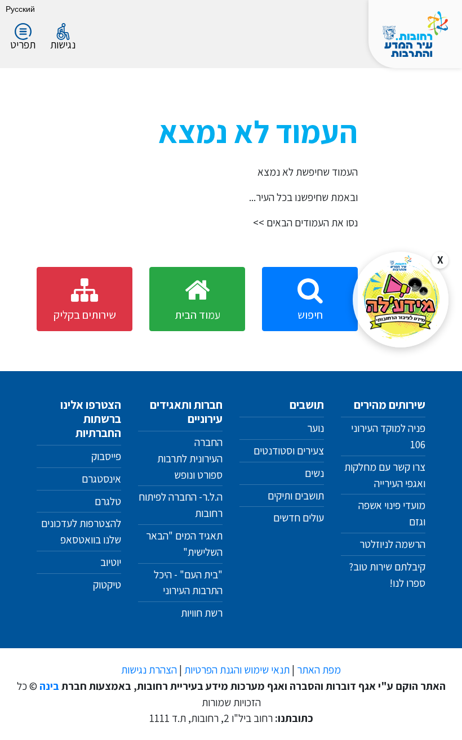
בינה (49, 686)
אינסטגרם (101, 478)
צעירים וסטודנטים (289, 450)
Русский (20, 8)
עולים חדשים (298, 517)
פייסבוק (106, 456)
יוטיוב (110, 562)
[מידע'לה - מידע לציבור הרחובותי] (400, 299)
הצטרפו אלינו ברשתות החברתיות (90, 418)
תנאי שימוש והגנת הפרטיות (237, 669)
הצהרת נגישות (149, 669)
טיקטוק (107, 584)
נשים (314, 473)
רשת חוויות (202, 612)
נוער (315, 428)
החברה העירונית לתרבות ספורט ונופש (190, 458)
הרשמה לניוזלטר (392, 544)
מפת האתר (319, 669)
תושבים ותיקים (296, 495)
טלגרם (108, 501)
